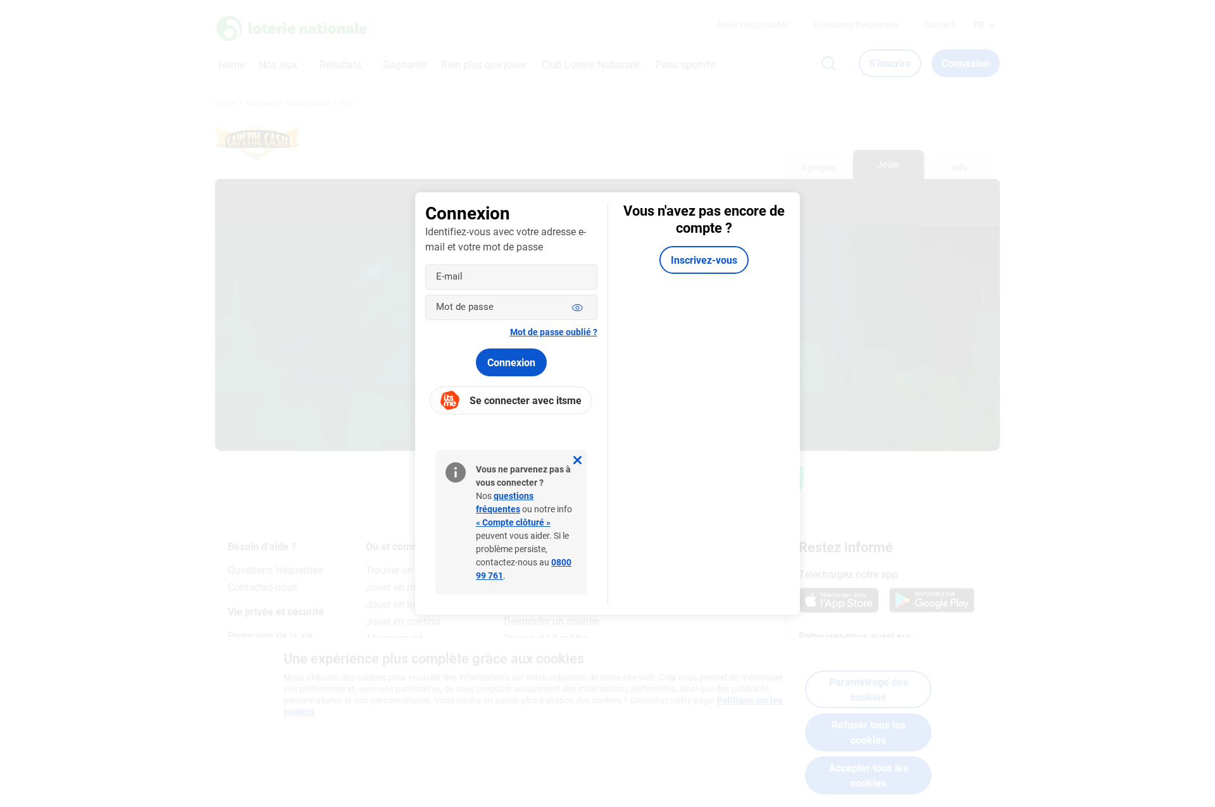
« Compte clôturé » (513, 522)
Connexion (511, 362)
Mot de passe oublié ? (553, 332)
